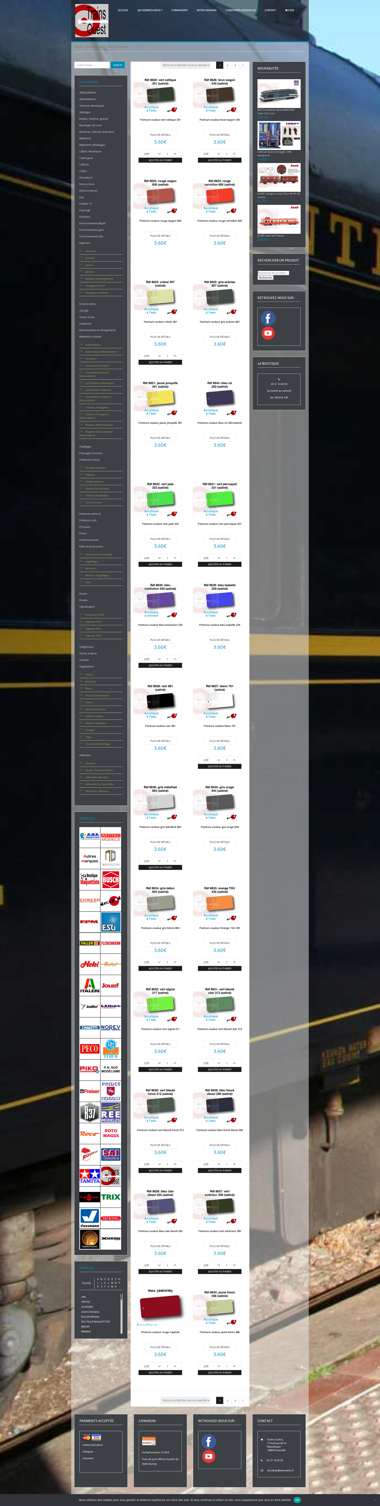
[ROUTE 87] (89, 1154)
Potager (90, 730)
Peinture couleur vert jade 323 (160, 524)
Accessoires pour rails (98, 554)
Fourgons (91, 358)
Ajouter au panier (160, 160)
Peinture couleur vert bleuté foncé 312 (160, 1130)
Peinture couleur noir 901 (160, 726)
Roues (83, 593)
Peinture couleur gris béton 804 (160, 928)
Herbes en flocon (95, 709)
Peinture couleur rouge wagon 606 (160, 220)
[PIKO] (89, 1070)
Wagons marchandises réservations (96, 433)
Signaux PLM (93, 628)
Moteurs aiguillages (97, 575)
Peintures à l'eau (94, 47)
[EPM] (89, 922)
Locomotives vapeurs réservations (95, 398)
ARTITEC (85, 1302)
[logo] (91, 20)
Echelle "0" (85, 203)
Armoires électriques (91, 105)
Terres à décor (88, 653)
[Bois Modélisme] (111, 858)
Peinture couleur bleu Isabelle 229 (219, 625)
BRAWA (85, 1326)
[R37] (89, 1112)
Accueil (123, 10)
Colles (83, 171)
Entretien (84, 217)
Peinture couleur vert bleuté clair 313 (220, 1029)
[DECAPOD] (111, 900)
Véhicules (85, 755)
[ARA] (89, 837)
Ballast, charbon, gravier (93, 118)
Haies (88, 702)
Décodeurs (86, 177)
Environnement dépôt (92, 223)
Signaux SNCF (93, 635)
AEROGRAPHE (87, 92)
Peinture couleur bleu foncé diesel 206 (220, 1130)
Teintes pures (93, 502)
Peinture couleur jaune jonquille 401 (160, 423)
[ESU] (111, 922)
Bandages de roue (90, 125)
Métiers (89, 272)
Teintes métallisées (97, 495)
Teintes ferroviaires (97, 488)
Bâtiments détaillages (92, 145)
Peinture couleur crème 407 (160, 322)
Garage (83, 310)
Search (117, 65)
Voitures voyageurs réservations (94, 416)
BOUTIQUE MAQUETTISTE (95, 1321)
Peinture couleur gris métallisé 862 (160, 827)
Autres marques (90, 1311)
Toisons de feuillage (97, 744)
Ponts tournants (89, 540)
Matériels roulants (90, 336)
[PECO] (89, 1048)
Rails (88, 582)
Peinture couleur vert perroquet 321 (219, 524)
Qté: (147, 154)
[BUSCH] (111, 879)
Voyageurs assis (95, 285)
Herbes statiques (95, 723)
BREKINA (86, 1331)
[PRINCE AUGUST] (111, 1091)
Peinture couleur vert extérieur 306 (220, 1231)
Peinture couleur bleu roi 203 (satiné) (220, 423)
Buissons (90, 681)
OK (297, 1499)
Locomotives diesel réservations (93, 374)
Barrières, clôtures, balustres (96, 132)
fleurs (89, 688)
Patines (89, 474)
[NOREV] (111, 1027)
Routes (83, 600)
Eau (81, 197)
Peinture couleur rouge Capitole (160, 1332)
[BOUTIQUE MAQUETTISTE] (89, 879)
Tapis (88, 737)
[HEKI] (89, 964)
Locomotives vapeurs (98, 390)
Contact (270, 10)
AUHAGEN (87, 1306)
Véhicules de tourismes (99, 784)
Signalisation (87, 606)
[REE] (111, 1112)
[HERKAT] (111, 964)
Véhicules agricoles (96, 777)
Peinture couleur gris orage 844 (220, 827)
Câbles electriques (90, 151)
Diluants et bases (95, 468)
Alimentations (87, 99)
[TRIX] (111, 1197)
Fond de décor (88, 304)
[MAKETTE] (89, 1027)
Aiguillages (91, 561)
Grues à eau (86, 317)
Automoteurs (93, 344)
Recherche (265, 277)
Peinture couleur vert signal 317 (160, 1029)
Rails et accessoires (91, 546)
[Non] (375, 1500)
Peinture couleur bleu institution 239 (160, 625)
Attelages (85, 112)
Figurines (84, 243)
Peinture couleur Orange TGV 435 (220, 928)
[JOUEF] (111, 985)
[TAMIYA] (89, 1175)
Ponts (82, 533)
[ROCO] (89, 1133)
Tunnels (84, 660)
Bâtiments (85, 138)
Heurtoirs (91, 568)
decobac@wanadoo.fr (280, 1470)
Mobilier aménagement (99, 279)
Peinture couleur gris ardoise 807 (220, 322)
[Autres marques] (89, 858)
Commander (180, 10)
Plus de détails (160, 134)
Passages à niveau (90, 453)
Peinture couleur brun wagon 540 (220, 119)
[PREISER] (89, 1091)
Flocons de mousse (97, 695)
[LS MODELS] (111, 1006)
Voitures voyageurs (97, 407)
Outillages (85, 446)
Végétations (86, 666)
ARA (83, 1297)
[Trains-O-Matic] (89, 1197)
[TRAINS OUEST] (111, 1175)
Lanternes (85, 323)
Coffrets (84, 164)
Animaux (90, 251)
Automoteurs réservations (101, 351)
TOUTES (86, 1283)
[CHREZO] (89, 900)
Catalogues (86, 158)
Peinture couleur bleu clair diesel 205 (160, 1231)
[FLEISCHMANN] (111, 943)
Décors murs (87, 184)
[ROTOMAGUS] (111, 1133)
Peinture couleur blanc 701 (220, 726)
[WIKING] (111, 1218)
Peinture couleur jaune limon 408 (219, 1332)
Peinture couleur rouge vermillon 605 (220, 220)
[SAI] (111, 1154)
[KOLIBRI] (89, 1006)
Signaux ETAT (93, 621)
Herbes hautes (94, 716)
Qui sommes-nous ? (150, 10)
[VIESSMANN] (89, 1218)
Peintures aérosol (90, 513)
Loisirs (89, 265)
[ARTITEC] (111, 837)
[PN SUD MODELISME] (111, 1070)
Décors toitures (88, 190)
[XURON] (111, 1239)
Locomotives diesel (96, 365)
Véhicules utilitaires (97, 791)
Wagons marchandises (99, 425)
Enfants (90, 258)
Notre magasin (207, 10)
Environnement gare (91, 230)
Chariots (90, 763)
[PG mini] (111, 1048)
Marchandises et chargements (97, 330)
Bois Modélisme (90, 1316)
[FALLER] (89, 943)
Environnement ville (91, 236)
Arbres (89, 674)
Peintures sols (88, 520)
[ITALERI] (89, 985)
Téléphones (86, 647)
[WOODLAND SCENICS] (89, 1239)
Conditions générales (241, 10)
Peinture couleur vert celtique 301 (160, 119)
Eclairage (84, 210)
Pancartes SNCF (94, 615)
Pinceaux (84, 527)
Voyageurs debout (96, 292)
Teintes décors (94, 481)
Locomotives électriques (99, 383)
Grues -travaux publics (99, 770)
